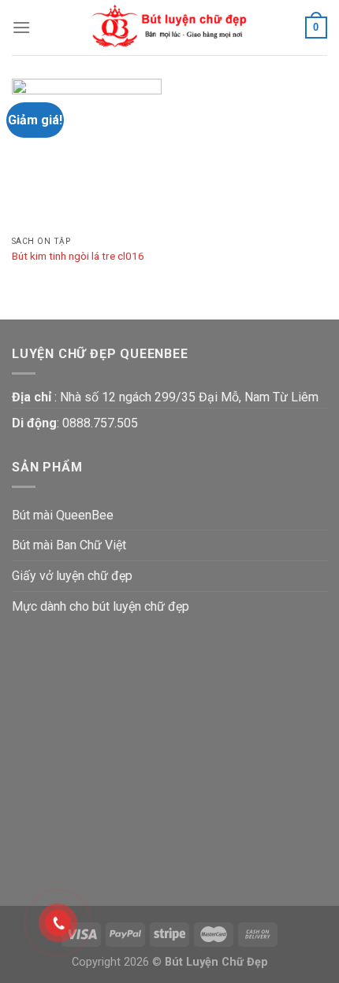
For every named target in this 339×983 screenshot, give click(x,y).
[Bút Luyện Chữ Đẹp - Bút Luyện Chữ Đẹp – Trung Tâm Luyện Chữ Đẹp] (169, 27)
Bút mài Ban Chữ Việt (69, 545)
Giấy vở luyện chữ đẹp (72, 575)
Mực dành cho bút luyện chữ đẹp (100, 606)
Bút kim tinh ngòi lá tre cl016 (78, 255)
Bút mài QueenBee (63, 515)
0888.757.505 (100, 423)
